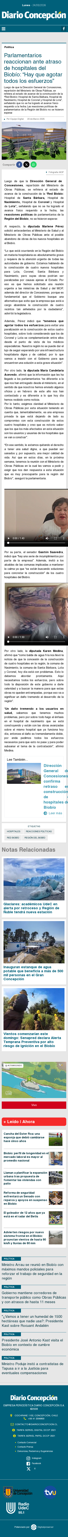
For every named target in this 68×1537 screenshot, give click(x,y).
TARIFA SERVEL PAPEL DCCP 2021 (36, 1436)
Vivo (34, 1105)
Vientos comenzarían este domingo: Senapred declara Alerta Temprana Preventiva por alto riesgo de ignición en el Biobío (32, 1040)
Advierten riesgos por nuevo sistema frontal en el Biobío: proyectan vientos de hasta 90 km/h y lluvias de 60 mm (25, 1238)
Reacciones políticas (39, 831)
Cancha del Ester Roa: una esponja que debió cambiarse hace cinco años (24, 1137)
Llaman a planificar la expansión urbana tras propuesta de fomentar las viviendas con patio (25, 1178)
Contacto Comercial (26, 1442)
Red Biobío (13, 838)
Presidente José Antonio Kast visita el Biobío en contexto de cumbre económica (32, 1344)
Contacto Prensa (25, 1447)
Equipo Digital (17, 119)
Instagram (36, 1458)
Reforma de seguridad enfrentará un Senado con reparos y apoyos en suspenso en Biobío (25, 1198)
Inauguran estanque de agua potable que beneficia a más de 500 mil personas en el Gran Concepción (33, 973)
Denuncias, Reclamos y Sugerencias (35, 1451)
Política (9, 1258)
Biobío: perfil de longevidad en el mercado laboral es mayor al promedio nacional (26, 1157)
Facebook (36, 1463)
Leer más (53, 813)
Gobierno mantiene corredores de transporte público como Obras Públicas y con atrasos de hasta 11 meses (34, 1297)
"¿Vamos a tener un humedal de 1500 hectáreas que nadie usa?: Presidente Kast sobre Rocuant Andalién (32, 1321)
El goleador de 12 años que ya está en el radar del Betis (24, 1214)
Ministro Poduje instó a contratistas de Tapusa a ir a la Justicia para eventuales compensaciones (32, 1368)
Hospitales (13, 831)
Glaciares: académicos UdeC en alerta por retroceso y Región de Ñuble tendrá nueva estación (31, 908)
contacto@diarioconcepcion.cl (36, 1424)
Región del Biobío (35, 838)
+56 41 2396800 (36, 1418)
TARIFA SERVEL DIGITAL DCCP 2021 (36, 1430)
